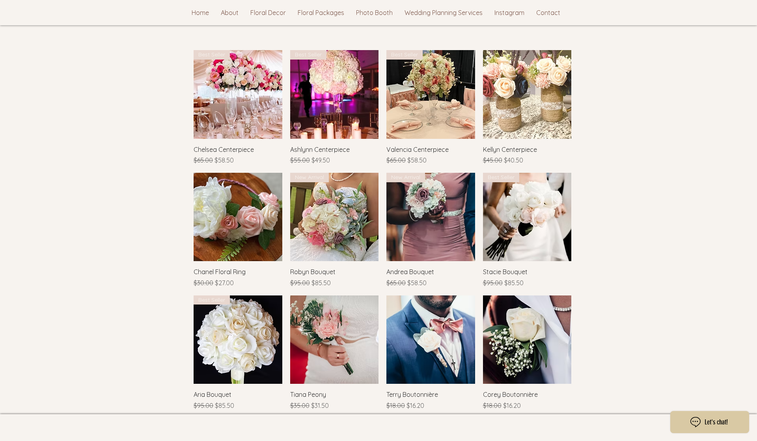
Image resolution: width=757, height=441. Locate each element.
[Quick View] (527, 94)
